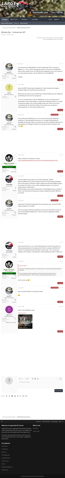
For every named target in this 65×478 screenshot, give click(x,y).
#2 (62, 84)
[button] (19, 19)
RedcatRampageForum (7, 467)
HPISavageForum (6, 455)
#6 (62, 200)
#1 (62, 63)
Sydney (14, 190)
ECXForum (4, 452)
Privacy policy (54, 421)
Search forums (24, 23)
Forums (4, 19)
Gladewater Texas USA (11, 322)
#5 (62, 176)
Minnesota (13, 171)
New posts (16, 23)
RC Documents (5, 461)
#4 (62, 155)
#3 (62, 114)
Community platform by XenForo (32, 476)
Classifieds (35, 19)
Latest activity (36, 431)
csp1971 (4, 34)
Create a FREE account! (7, 23)
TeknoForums (5, 470)
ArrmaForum (5, 446)
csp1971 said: (22, 265)
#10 (62, 306)
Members (24, 19)
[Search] (62, 19)
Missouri (14, 78)
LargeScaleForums (6, 458)
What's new (13, 19)
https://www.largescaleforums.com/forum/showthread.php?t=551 (38, 160)
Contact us (38, 421)
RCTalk (3, 464)
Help (60, 421)
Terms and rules (46, 421)
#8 (62, 261)
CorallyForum (5, 449)
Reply (61, 80)
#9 (62, 287)
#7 (62, 242)
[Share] (60, 64)
